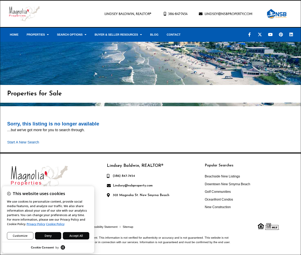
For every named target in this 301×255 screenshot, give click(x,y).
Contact (174, 34)
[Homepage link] (24, 14)
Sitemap (128, 226)
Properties (36, 34)
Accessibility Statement (103, 226)
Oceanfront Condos (219, 199)
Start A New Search (23, 142)
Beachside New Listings (222, 176)
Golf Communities (218, 191)
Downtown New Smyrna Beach (227, 184)
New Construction (218, 207)
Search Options (70, 34)
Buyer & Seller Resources (116, 34)
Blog (154, 34)
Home (14, 34)
